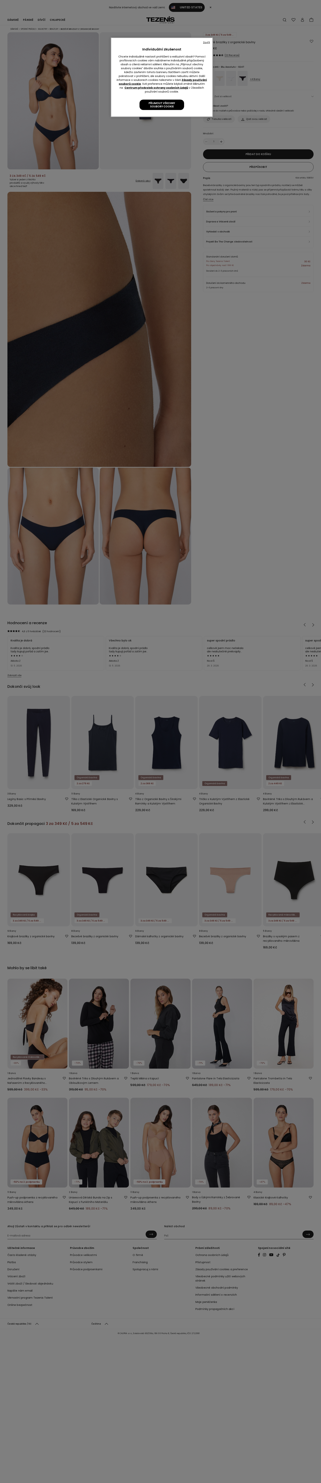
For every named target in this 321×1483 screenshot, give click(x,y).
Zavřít (206, 42)
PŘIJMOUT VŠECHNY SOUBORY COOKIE (162, 104)
